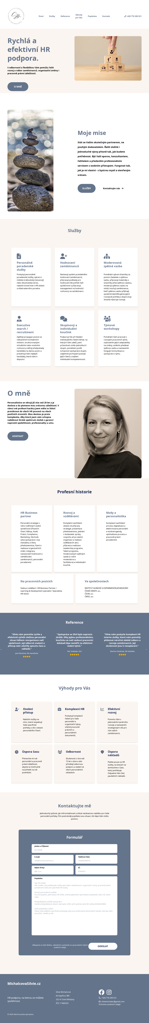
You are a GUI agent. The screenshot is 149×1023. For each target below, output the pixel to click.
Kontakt (106, 16)
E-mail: (37, 857)
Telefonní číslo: (84, 857)
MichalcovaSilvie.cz (24, 983)
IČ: (79, 867)
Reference (65, 16)
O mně (18, 86)
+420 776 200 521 (134, 16)
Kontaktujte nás (112, 188)
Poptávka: (38, 878)
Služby (52, 16)
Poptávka (92, 16)
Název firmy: (39, 867)
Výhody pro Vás (78, 16)
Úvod (41, 16)
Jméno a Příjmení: (41, 846)
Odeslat (103, 946)
